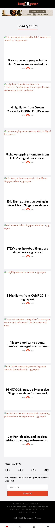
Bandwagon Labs (20, 504)
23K (32, 68)
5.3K (32, 350)
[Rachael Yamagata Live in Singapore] (27, 16)
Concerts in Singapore (38, 506)
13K (32, 256)
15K (32, 209)
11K (32, 444)
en (20, 527)
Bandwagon (28, 4)
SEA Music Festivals (27, 512)
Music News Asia (17, 509)
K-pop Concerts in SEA (16, 506)
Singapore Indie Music (35, 509)
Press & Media (36, 504)
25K (32, 162)
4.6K (32, 303)
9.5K (32, 115)
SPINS (23, 68)
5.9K (32, 397)
